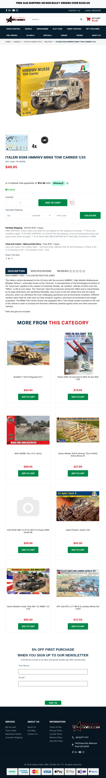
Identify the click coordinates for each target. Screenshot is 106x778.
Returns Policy (56, 737)
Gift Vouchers (93, 29)
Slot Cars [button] (57, 29)
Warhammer (42, 29)
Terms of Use (55, 727)
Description (16, 271)
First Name (24, 665)
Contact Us (32, 734)
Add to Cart (53, 202)
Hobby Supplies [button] (74, 29)
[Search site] (81, 19)
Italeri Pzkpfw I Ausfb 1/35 (78, 530)
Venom (64, 35)
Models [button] (28, 29)
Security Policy (56, 741)
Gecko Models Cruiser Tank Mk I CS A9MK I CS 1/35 (28, 607)
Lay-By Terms (56, 734)
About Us (96, 35)
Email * (22, 677)
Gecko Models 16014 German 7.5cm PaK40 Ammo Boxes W (77, 454)
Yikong (79, 35)
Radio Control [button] (13, 29)
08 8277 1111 (82, 737)
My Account (10, 727)
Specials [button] (47, 35)
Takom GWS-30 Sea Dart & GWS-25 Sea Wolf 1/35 (77, 378)
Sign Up (53, 703)
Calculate (90, 215)
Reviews (63, 271)
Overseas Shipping (13, 737)
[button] (71, 202)
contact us (74, 10)
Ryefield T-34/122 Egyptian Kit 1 (28, 377)
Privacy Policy (56, 730)
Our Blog (31, 730)
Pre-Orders (11, 35)
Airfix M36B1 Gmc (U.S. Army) (28, 453)
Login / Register (93, 10)
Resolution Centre (13, 734)
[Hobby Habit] (15, 19)
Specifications (41, 271)
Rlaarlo (30, 35)
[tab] (16, 271)
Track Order (10, 730)
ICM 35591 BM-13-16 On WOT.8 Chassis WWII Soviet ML (28, 531)
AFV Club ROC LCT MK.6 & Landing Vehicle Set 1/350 (78, 607)
